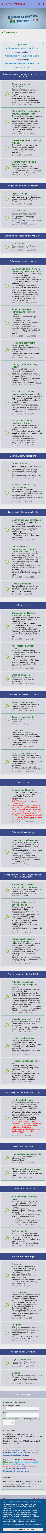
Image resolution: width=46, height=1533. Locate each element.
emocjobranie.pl (22, 60)
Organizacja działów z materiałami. (22, 85)
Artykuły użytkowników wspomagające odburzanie (24, 885)
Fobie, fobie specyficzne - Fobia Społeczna (24, 344)
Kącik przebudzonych (22, 1100)
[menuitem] (8, 4)
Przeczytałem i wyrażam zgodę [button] (23, 1529)
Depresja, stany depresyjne (23, 456)
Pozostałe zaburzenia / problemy (23, 694)
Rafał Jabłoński (24, 1453)
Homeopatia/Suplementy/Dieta (26, 1154)
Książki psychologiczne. (23, 1038)
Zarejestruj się (20, 1402)
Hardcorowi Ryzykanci (12, 1466)
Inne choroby (23, 782)
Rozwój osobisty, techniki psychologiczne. (24, 903)
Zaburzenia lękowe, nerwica (23, 261)
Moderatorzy (8, 1462)
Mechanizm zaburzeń (22, 52)
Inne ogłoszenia (19, 1292)
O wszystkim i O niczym (23, 1352)
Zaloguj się (7, 1402)
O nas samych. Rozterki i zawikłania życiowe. (24, 614)
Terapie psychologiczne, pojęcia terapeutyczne (23, 940)
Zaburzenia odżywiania (23, 717)
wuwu (27, 1455)
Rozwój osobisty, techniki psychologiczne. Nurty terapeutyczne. (23, 876)
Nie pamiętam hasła (11, 1419)
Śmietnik (16, 1373)
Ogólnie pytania (19, 1231)
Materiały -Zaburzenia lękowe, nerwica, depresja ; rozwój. (26, 112)
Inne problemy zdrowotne (24, 753)
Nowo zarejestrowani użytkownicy (16, 1471)
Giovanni (29, 1486)
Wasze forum (18, 210)
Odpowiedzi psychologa (23, 832)
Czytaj (32, 819)
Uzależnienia (18, 730)
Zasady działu (25, 854)
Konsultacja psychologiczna (25, 840)
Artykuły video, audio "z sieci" (26, 1019)
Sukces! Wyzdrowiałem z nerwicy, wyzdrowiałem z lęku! (26, 392)
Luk (37, 1450)
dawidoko (15, 1450)
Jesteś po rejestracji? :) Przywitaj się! (23, 236)
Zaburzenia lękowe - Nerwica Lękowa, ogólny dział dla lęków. (27, 270)
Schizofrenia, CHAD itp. (23, 790)
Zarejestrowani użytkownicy (14, 1469)
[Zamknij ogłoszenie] (43, 43)
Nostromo (7, 1453)
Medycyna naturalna (23, 1146)
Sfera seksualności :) (22, 675)
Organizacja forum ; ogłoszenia (23, 186)
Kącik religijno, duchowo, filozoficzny (23, 1092)
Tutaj (39, 382)
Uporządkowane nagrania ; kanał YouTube (24, 163)
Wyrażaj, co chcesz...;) (23, 1359)
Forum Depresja (19, 464)
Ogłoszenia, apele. (21, 193)
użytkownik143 (18, 1455)
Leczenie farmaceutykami (23, 1188)
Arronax (37, 1448)
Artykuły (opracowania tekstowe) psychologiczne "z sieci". (25, 984)
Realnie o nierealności (22, 584)
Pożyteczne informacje (23, 1256)
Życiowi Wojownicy (29, 1466)
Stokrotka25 (7, 1455)
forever (22, 1450)
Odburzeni (20, 1464)
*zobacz (24, 222)
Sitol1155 (34, 1453)
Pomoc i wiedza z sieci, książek (23, 974)
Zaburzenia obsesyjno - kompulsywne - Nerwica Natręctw (23, 312)
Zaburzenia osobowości (23, 702)
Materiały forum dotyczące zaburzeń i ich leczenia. (23, 75)
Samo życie (23, 605)
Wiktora (21, 56)
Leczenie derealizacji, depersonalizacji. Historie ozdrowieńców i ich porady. (25, 549)
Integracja (16, 1325)
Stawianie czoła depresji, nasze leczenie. (24, 485)
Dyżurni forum (9, 1464)
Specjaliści (17, 1264)
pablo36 (14, 1453)
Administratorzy (29, 1460)
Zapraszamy (18, 243)
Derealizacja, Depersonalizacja (23, 512)
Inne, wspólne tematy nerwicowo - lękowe (22, 421)
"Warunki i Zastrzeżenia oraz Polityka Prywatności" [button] (22, 1524)
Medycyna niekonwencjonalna (26, 1169)
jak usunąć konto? (22, 67)
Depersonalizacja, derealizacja (26, 520)
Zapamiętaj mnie (31, 1419)
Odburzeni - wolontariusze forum (28, 1462)
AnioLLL (30, 1448)
